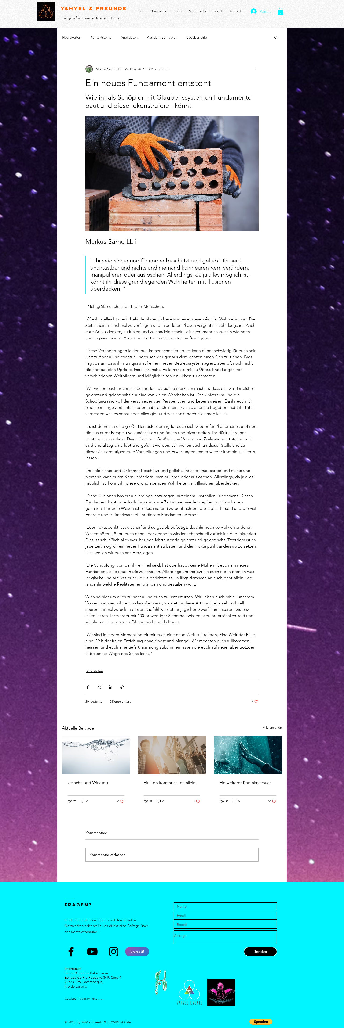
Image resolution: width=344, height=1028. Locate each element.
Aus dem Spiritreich (162, 37)
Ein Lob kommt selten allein (169, 782)
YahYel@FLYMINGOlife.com (85, 999)
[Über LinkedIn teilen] (110, 687)
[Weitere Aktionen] (256, 69)
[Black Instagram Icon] (113, 951)
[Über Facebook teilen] (87, 687)
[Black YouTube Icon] (92, 951)
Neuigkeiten (71, 37)
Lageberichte (197, 37)
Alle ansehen (272, 727)
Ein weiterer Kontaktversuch (246, 782)
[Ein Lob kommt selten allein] (172, 755)
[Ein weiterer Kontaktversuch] (248, 755)
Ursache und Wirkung (88, 782)
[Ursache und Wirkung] (96, 755)
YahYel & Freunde (94, 8)
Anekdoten (129, 37)
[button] (281, 11)
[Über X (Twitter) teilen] (99, 687)
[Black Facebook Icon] (71, 951)
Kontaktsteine (100, 37)
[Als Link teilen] (122, 687)
